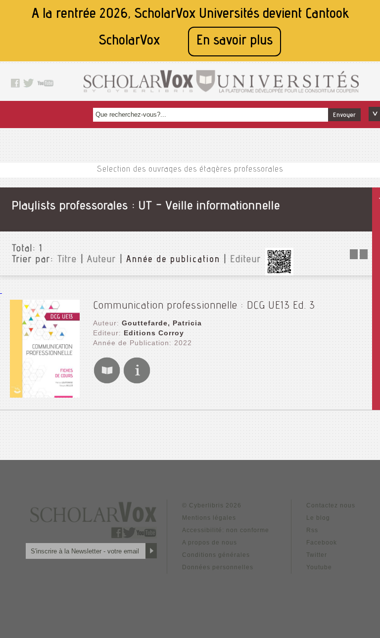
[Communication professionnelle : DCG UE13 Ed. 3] (45, 395)
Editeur (245, 260)
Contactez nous (330, 505)
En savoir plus (234, 41)
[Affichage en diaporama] (360, 256)
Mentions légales (209, 517)
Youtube (319, 567)
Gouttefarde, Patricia (162, 323)
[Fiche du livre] (136, 381)
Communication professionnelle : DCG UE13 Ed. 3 (204, 306)
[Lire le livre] (107, 381)
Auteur (101, 260)
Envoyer (344, 115)
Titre (67, 260)
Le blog (318, 517)
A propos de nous (209, 542)
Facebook (321, 542)
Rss (312, 530)
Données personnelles (217, 567)
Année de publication (173, 260)
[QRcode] (279, 273)
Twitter (316, 554)
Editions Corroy (154, 333)
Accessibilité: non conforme (225, 530)
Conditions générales (216, 554)
